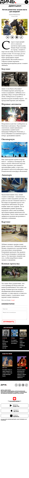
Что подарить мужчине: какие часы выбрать (14, 342)
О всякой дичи (22, 338)
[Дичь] (8, 3)
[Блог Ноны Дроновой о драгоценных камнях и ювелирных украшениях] (12, 37)
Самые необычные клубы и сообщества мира (22, 344)
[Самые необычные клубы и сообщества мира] (23, 333)
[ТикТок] (21, 37)
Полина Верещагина (14, 14)
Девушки (15, 6)
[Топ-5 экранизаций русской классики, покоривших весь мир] (5, 333)
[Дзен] (16, 37)
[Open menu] (26, 2)
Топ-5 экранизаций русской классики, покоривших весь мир (5, 344)
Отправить (8, 322)
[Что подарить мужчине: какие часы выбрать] (14, 333)
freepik (13, 300)
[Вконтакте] (7, 37)
